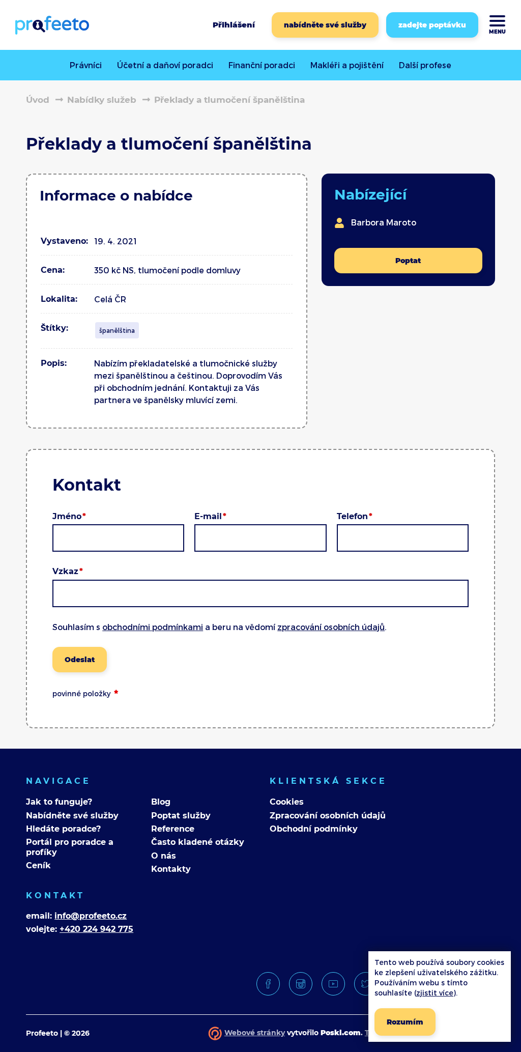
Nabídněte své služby (72, 815)
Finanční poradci (261, 65)
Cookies (287, 802)
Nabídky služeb (101, 100)
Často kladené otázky (197, 842)
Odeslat (80, 659)
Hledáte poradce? (63, 829)
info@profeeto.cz (90, 916)
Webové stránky (254, 1032)
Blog (160, 802)
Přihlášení (234, 24)
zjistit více (434, 992)
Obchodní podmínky (314, 829)
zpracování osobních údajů (331, 627)
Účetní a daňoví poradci (165, 65)
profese (425, 65)
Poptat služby (181, 815)
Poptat (408, 260)
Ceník (38, 865)
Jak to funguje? (59, 802)
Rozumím (405, 1022)
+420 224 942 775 (96, 929)
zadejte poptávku (432, 25)
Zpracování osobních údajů (328, 815)
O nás (163, 856)
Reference (172, 829)
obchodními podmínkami (152, 627)
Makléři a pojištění (347, 65)
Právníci (86, 65)
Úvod (37, 100)
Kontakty (171, 869)
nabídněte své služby (325, 25)
